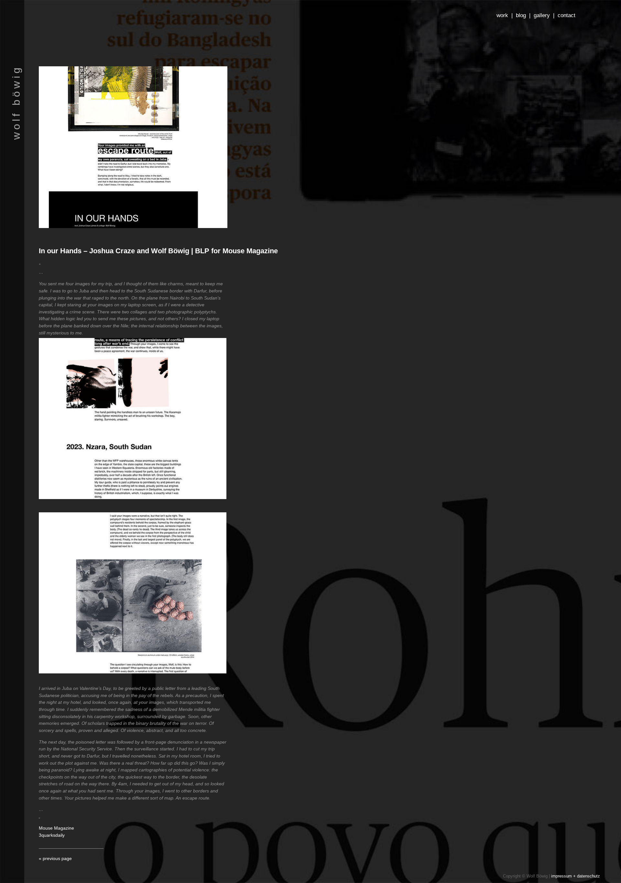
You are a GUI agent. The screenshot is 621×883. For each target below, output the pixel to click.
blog (521, 15)
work (502, 15)
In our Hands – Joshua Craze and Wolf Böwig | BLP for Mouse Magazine (158, 251)
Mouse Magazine (56, 828)
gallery (542, 15)
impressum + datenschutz (575, 876)
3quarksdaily (52, 835)
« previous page (55, 858)
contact (566, 15)
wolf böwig (16, 102)
